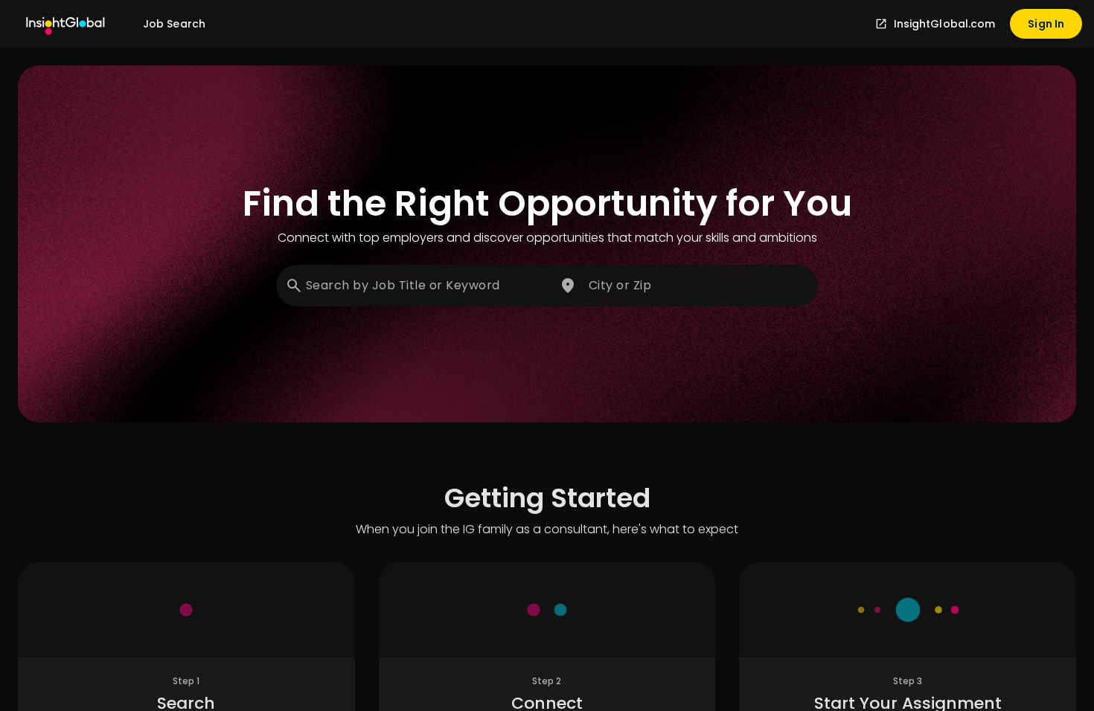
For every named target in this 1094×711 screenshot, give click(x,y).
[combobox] (414, 286)
